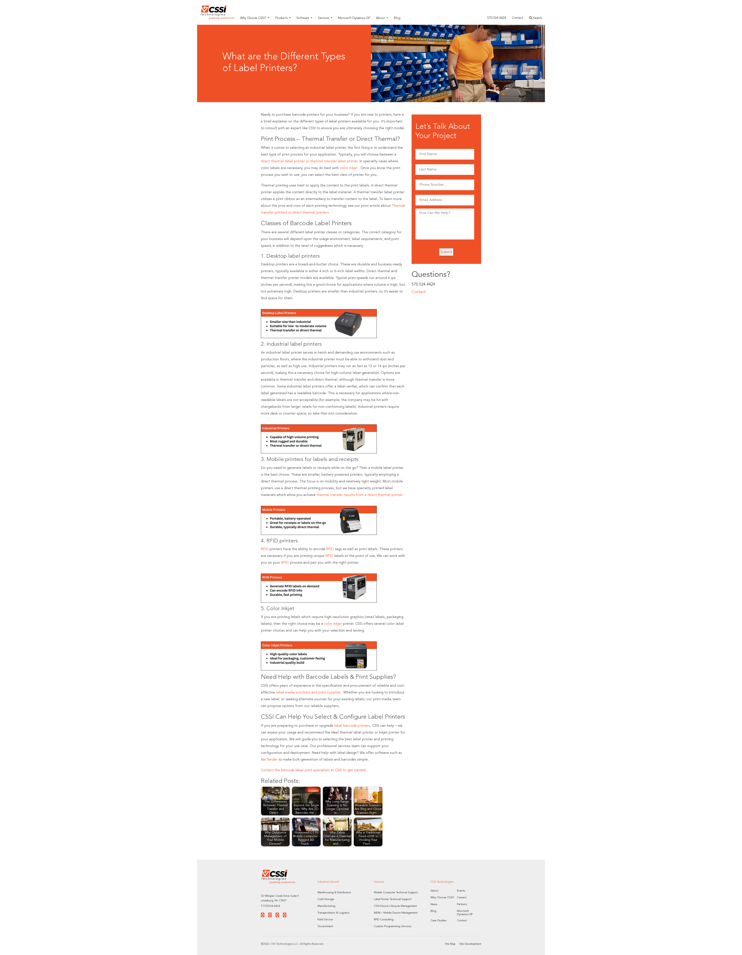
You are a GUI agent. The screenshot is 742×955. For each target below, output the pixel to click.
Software (303, 18)
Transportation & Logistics (333, 912)
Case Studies (438, 920)
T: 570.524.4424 (270, 906)
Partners (462, 904)
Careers (461, 897)
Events (461, 890)
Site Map (450, 944)
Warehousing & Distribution (334, 892)
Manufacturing (326, 906)
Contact (517, 18)
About (381, 18)
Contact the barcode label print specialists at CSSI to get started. (313, 770)
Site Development (470, 944)
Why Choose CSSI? (253, 18)
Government (325, 926)
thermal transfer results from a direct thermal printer (359, 495)
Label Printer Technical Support (392, 899)
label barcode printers (352, 726)
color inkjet (349, 168)
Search (537, 18)
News (434, 904)
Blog (397, 18)
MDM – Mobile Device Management (396, 912)
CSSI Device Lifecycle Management (395, 906)
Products (281, 18)
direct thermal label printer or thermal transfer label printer (309, 161)
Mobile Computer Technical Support (396, 892)
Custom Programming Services (392, 926)
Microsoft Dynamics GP (354, 18)
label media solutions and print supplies (308, 692)
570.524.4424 (496, 18)
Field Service (325, 919)
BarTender (269, 759)
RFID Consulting (383, 919)
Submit (446, 252)
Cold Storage (325, 899)
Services (324, 18)
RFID (265, 549)
